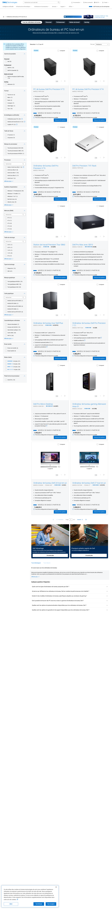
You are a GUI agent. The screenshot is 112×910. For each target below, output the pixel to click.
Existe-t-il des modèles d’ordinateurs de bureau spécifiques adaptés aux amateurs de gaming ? (59, 596)
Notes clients (8, 357)
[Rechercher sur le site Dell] (58, 2)
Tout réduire (46, 563)
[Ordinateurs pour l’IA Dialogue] (22, 119)
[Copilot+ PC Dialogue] (16, 124)
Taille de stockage (9, 237)
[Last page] (86, 519)
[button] (76, 2)
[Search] (23, 164)
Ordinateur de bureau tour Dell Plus (48, 323)
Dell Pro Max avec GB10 (82, 245)
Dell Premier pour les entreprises (101, 6)
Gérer (11, 904)
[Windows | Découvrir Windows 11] (73, 16)
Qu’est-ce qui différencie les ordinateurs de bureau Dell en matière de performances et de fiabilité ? (60, 591)
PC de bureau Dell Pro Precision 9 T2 (48, 89)
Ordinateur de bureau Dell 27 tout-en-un (89, 483)
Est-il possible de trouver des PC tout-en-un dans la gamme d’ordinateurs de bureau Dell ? (58, 600)
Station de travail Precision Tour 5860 (49, 245)
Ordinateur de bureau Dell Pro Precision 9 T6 (45, 167)
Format (6, 91)
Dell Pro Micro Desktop (43, 404)
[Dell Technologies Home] (10, 2)
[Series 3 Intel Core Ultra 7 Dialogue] (23, 167)
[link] (87, 2)
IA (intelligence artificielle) (11, 115)
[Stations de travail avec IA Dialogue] (24, 121)
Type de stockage (9, 264)
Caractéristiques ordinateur (12, 320)
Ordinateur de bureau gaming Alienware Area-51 (89, 405)
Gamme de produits (10, 54)
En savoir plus (50, 555)
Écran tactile (7, 344)
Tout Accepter (51, 904)
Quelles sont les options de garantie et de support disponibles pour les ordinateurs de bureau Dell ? (60, 610)
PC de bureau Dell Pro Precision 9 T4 (87, 89)
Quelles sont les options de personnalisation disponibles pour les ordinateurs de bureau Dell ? (59, 605)
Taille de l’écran (8, 131)
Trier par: (92, 44)
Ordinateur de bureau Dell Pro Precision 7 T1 (89, 324)
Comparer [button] (62, 50)
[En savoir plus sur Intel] (88, 16)
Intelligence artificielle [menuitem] (8, 6)
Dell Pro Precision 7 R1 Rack (84, 166)
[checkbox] (8, 61)
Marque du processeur (10, 144)
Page (67, 519)
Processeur (7, 160)
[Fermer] (56, 887)
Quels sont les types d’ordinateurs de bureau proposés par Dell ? (50, 586)
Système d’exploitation (10, 187)
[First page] (53, 519)
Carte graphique (8, 293)
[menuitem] (24, 7)
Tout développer (36, 563)
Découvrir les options (60, 120)
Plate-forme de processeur (11, 376)
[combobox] (41, 2)
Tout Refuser (39, 904)
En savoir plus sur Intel (99, 17)
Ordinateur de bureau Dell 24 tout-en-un (50, 483)
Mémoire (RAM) (8, 210)
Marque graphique (9, 277)
